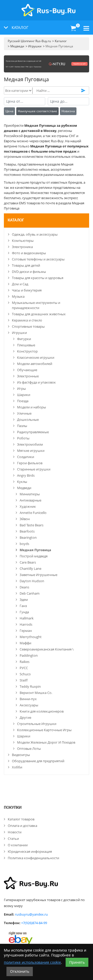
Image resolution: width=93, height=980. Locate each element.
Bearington (28, 537)
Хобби (17, 767)
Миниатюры (30, 494)
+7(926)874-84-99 (34, 923)
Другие (25, 717)
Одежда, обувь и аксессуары (35, 234)
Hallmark (27, 618)
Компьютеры (23, 240)
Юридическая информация (30, 851)
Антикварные (30, 500)
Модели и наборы (31, 407)
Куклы (22, 481)
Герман (26, 630)
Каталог (16, 220)
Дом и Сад (20, 284)
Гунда (24, 612)
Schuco (25, 674)
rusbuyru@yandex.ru (31, 914)
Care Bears (28, 562)
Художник (28, 506)
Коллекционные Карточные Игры (44, 730)
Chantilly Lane (30, 568)
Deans (24, 587)
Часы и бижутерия (27, 290)
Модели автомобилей (34, 363)
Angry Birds (26, 475)
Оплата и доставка (22, 825)
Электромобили (30, 444)
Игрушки (19, 332)
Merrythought (31, 636)
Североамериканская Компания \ (47, 649)
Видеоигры (21, 754)
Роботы (23, 438)
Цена (9, 111)
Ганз (23, 605)
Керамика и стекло (27, 320)
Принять (77, 962)
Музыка (18, 296)
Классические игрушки (35, 357)
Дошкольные (28, 419)
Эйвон (25, 519)
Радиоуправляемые (33, 432)
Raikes (24, 661)
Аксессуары (29, 705)
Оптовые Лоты (29, 748)
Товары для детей (26, 265)
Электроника (22, 246)
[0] (73, 28)
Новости (14, 832)
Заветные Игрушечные (38, 574)
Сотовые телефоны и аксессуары (38, 259)
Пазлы (22, 425)
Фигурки (24, 338)
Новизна (68, 111)
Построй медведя (34, 556)
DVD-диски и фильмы (29, 271)
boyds (24, 543)
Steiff (24, 680)
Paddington (29, 655)
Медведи (24, 487)
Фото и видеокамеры (29, 253)
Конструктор (27, 351)
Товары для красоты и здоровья (37, 277)
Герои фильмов (29, 463)
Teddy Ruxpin (30, 686)
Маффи (25, 643)
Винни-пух (28, 699)
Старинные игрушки (33, 469)
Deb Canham (30, 593)
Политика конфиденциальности (33, 858)
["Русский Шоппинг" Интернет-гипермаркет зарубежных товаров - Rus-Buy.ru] (48, 7)
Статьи (13, 838)
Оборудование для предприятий (38, 761)
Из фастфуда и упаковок (36, 382)
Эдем (24, 599)
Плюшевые (26, 345)
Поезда (22, 401)
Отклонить (19, 971)
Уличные (24, 413)
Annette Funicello (33, 512)
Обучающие (27, 370)
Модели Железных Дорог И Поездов (46, 742)
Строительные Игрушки (36, 723)
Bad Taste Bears (31, 525)
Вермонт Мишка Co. (36, 692)
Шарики (23, 394)
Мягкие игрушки (30, 450)
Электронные (28, 376)
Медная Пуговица (35, 550)
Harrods (26, 624)
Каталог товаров (21, 819)
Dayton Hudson (32, 581)
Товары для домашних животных (39, 314)
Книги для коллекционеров (42, 711)
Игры (21, 388)
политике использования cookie (32, 962)
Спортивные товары (28, 326)
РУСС (24, 667)
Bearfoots (27, 531)
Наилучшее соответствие (37, 111)
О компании (18, 845)
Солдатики (25, 456)
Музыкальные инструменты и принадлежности (36, 305)
